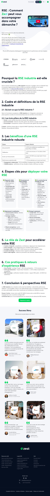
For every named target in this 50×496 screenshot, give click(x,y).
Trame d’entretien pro (6, 460)
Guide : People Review (7, 465)
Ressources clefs (5, 456)
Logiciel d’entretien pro (22, 463)
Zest (35, 456)
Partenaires (36, 463)
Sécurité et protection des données (39, 466)
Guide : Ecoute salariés (7, 463)
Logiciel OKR (20, 468)
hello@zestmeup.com (26, 480)
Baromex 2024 (5, 467)
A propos (36, 460)
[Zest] (4, 2)
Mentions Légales (29, 491)
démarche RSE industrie (17, 88)
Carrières (36, 461)
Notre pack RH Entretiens (7, 458)
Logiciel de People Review (23, 466)
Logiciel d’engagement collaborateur (22, 460)
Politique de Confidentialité (38, 491)
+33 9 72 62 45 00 (26, 482)
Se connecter (31, 1)
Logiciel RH (19, 456)
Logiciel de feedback (21, 465)
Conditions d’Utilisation (20, 491)
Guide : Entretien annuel (7, 461)
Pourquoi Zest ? (37, 458)
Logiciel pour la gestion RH (23, 458)
